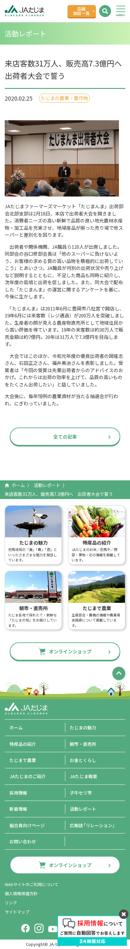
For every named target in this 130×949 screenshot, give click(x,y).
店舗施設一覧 (81, 11)
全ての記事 (65, 436)
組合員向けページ (27, 825)
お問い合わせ (22, 841)
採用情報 (18, 793)
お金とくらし (83, 760)
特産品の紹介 (22, 744)
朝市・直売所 (83, 744)
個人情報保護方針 (21, 893)
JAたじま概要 (83, 776)
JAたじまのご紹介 (27, 776)
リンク (11, 903)
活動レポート (47, 485)
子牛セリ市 (81, 793)
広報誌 (93, 825)
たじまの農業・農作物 (64, 98)
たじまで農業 (22, 760)
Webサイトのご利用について (31, 884)
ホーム (18, 485)
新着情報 (18, 809)
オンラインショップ (70, 651)
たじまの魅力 (83, 727)
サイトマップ (17, 912)
